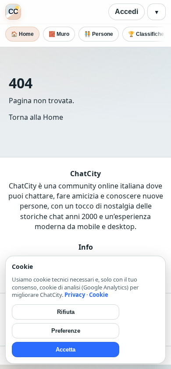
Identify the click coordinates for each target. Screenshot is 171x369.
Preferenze (65, 330)
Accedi (126, 11)
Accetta (65, 349)
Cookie (98, 295)
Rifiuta (66, 312)
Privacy (74, 295)
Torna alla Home (36, 117)
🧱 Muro (59, 34)
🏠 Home (22, 34)
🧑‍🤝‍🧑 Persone (98, 34)
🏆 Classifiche (146, 34)
